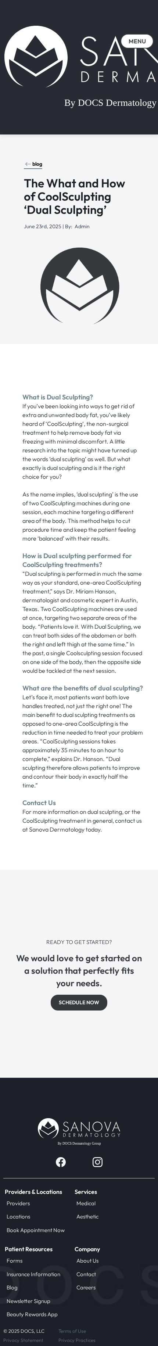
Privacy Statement (23, 1340)
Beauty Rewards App (32, 1314)
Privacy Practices (77, 1340)
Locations (18, 1216)
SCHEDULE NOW (79, 1002)
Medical (86, 1203)
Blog (12, 1287)
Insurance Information (33, 1274)
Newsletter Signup (28, 1300)
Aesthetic (87, 1216)
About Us (87, 1260)
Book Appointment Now (36, 1230)
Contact (86, 1274)
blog (37, 164)
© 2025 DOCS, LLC (23, 1331)
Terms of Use (72, 1331)
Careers (86, 1287)
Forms (14, 1260)
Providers (18, 1203)
